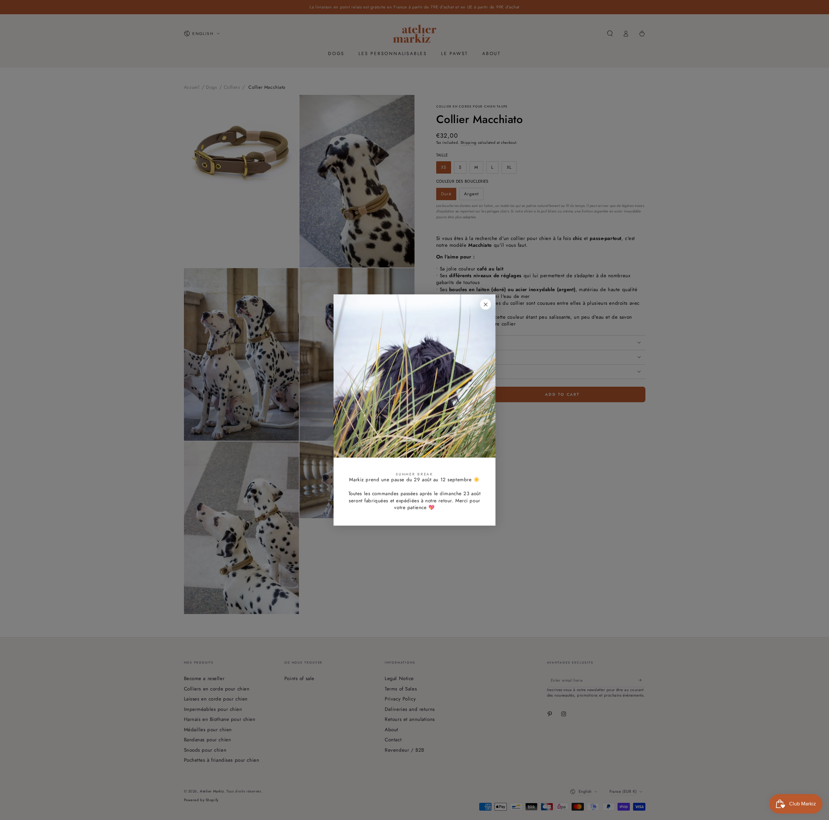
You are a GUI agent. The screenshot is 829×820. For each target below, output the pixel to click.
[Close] (486, 304)
